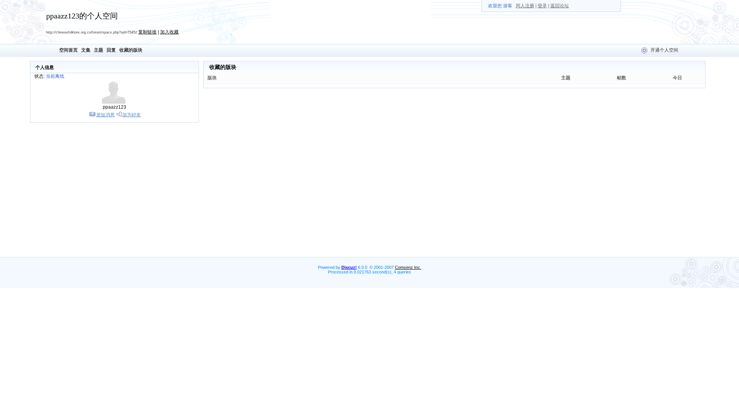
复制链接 (147, 32)
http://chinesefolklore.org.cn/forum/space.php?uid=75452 (91, 32)
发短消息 (105, 114)
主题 (98, 50)
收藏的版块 (130, 50)
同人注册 (525, 5)
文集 (85, 50)
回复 (111, 50)
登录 (542, 5)
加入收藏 (169, 32)
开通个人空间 (664, 50)
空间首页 (68, 50)
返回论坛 (559, 5)
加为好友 (131, 114)
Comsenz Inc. (408, 267)
